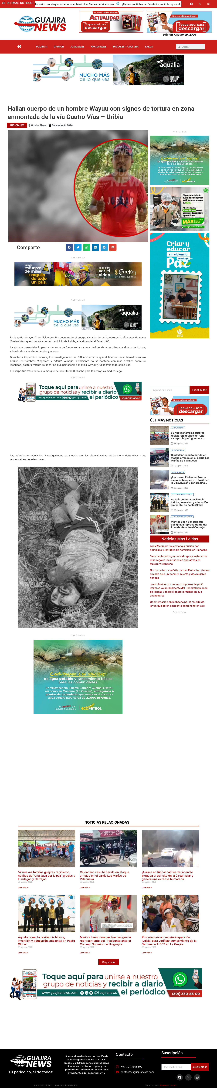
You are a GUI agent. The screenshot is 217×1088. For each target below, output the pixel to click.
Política (41, 46)
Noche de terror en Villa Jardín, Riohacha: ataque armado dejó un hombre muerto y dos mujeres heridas (179, 574)
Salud (149, 46)
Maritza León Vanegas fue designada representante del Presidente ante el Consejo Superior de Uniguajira (105, 941)
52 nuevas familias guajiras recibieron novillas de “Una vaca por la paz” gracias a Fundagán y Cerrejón (46, 875)
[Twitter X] (200, 4)
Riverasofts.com (168, 1085)
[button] (69, 247)
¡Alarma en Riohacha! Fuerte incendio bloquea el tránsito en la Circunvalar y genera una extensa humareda (103, 4)
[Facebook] (191, 4)
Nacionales (98, 46)
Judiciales (77, 46)
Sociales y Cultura (126, 46)
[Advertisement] (108, 94)
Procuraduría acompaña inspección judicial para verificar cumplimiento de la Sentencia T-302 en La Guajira (169, 941)
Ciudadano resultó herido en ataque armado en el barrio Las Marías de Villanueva (104, 875)
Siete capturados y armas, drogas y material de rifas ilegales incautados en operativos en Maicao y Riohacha (178, 560)
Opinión (59, 46)
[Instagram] (208, 4)
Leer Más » (23, 887)
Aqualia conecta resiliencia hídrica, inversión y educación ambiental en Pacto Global (46, 941)
